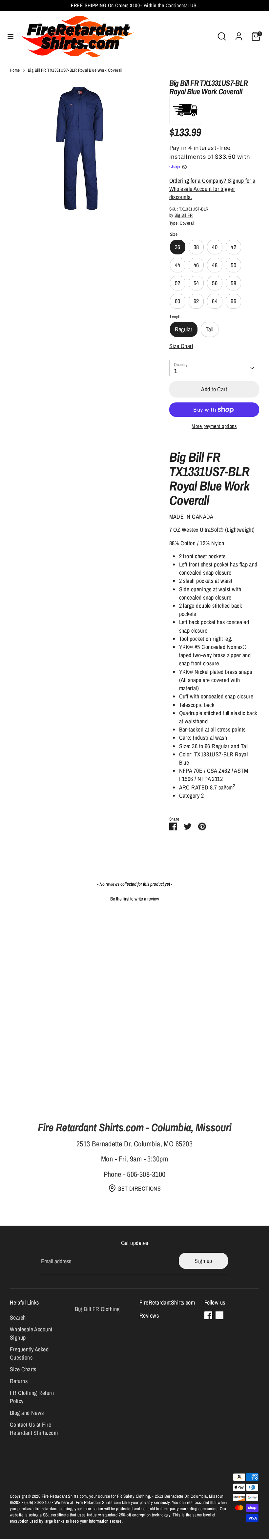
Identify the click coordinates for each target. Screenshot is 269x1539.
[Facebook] (208, 1315)
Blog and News (27, 1413)
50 (233, 265)
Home (15, 70)
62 (196, 301)
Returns (19, 1381)
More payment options (214, 426)
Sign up (203, 1261)
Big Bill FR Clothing (97, 1309)
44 (177, 265)
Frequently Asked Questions (29, 1353)
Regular (184, 329)
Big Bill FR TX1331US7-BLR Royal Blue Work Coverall (75, 70)
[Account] (238, 34)
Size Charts (23, 1369)
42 (233, 247)
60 (177, 301)
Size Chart (181, 346)
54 (196, 283)
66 (233, 301)
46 (196, 265)
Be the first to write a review (134, 898)
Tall (210, 329)
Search (18, 1317)
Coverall (187, 223)
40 (214, 247)
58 (233, 283)
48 (214, 265)
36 (177, 247)
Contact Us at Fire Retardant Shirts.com (34, 1428)
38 (196, 247)
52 (177, 283)
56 (214, 283)
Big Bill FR (184, 215)
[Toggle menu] (10, 36)
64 (214, 301)
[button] (134, 898)
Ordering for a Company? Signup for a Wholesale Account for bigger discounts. (212, 188)
